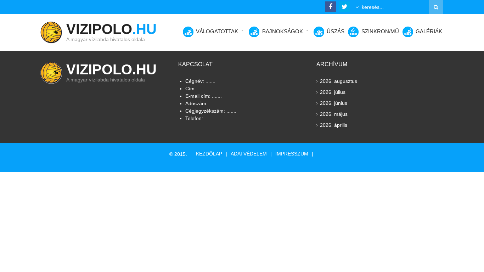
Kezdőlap (209, 154)
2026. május (334, 114)
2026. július (332, 92)
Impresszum (291, 154)
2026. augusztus (338, 81)
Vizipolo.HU (111, 69)
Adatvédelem (249, 154)
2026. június (333, 103)
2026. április (333, 125)
